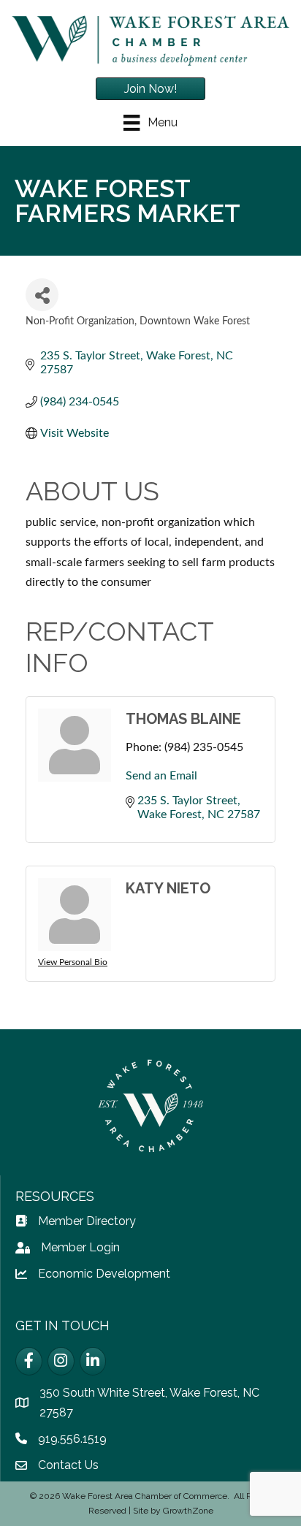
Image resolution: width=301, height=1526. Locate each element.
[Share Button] (42, 294)
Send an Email (161, 776)
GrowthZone (188, 1511)
